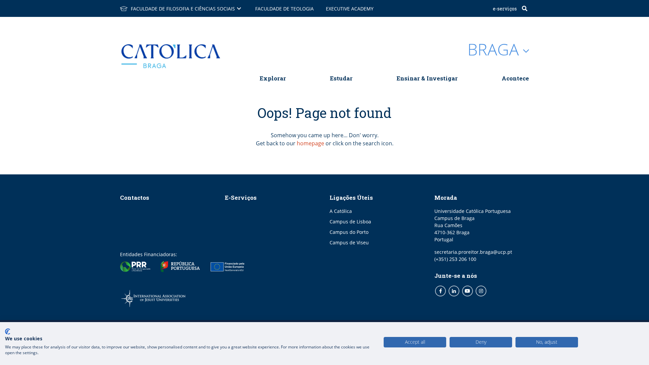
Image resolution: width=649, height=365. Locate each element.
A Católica (341, 211)
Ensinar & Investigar (427, 78)
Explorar (273, 78)
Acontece (515, 78)
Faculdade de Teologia (284, 8)
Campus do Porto (349, 232)
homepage (310, 143)
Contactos (134, 197)
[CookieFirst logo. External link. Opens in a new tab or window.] (7, 331)
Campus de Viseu (349, 242)
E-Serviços (505, 8)
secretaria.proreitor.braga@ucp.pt (473, 252)
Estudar (341, 78)
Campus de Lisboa (350, 221)
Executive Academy (350, 8)
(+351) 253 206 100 (455, 259)
